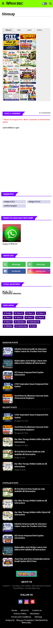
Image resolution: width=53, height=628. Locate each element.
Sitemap (38, 617)
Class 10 (20, 313)
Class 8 (41, 317)
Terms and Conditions (21, 617)
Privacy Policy (20, 613)
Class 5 (8, 317)
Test (34, 326)
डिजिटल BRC (14, 3)
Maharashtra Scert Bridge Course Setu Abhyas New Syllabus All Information (30, 362)
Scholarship (22, 326)
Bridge (8, 313)
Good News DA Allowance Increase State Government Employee (31, 397)
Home (14, 610)
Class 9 (8, 322)
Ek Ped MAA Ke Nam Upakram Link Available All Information (29, 453)
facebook (16, 271)
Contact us (37, 610)
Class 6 (19, 317)
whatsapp (16, 264)
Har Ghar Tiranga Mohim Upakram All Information (30, 465)
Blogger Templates (25, 620)
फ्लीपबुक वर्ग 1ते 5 (9, 202)
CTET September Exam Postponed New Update (31, 385)
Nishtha (9, 326)
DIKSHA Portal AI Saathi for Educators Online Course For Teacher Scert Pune (30, 350)
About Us (25, 610)
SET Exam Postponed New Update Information (29, 373)
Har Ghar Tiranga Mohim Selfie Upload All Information (32, 440)
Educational (34, 322)
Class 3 (31, 313)
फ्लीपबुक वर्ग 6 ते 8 (34, 202)
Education (21, 322)
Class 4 (42, 313)
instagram (40, 271)
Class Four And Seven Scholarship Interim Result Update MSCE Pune (32, 560)
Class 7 (30, 317)
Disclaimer (34, 613)
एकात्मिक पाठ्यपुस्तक (10, 206)
